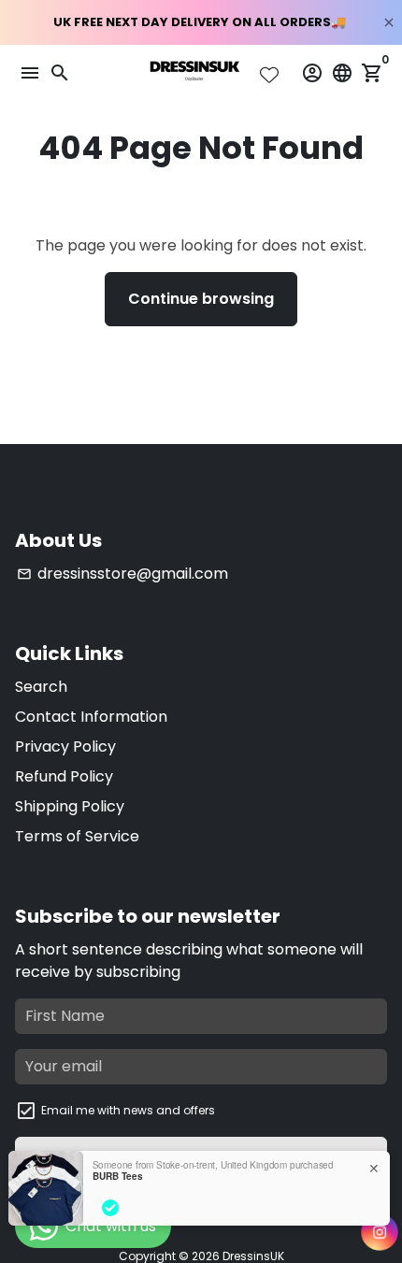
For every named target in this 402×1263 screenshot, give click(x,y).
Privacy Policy (65, 746)
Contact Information (91, 716)
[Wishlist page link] (269, 74)
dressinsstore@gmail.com (122, 573)
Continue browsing (201, 298)
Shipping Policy (69, 806)
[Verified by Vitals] (110, 1207)
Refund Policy (64, 776)
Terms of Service (77, 836)
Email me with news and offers (128, 1110)
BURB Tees (118, 1176)
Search (41, 686)
